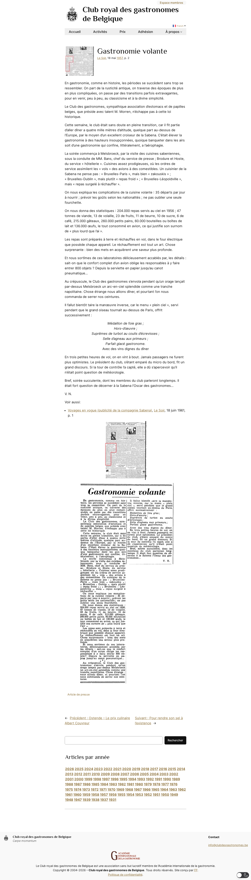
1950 (165, 795)
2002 (173, 774)
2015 (172, 769)
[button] (243, 875)
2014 (181, 769)
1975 (69, 789)
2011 (87, 774)
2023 (98, 769)
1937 (104, 800)
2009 (105, 774)
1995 (123, 779)
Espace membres (171, 2)
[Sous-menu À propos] (181, 32)
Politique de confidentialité (125, 874)
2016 (163, 769)
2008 (115, 774)
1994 (132, 779)
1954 (130, 795)
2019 (136, 769)
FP (195, 870)
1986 (87, 784)
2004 (154, 774)
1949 (174, 795)
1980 (139, 784)
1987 (78, 784)
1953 (139, 795)
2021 (117, 769)
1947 (78, 800)
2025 (79, 769)
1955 (121, 795)
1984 (104, 784)
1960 (77, 795)
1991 (158, 779)
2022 (108, 769)
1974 (77, 789)
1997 (106, 779)
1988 (69, 784)
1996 (115, 779)
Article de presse (78, 694)
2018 (145, 769)
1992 (150, 779)
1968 (129, 789)
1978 (156, 784)
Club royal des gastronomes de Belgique (42, 837)
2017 (154, 769)
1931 (112, 800)
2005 (144, 774)
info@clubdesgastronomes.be (228, 845)
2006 (134, 774)
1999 (88, 779)
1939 (87, 800)
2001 (69, 779)
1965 (155, 789)
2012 (78, 774)
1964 (164, 789)
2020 (126, 769)
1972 (95, 789)
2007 (124, 774)
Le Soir (101, 58)
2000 (79, 779)
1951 (156, 795)
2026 (69, 769)
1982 (122, 784)
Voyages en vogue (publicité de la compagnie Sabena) (110, 410)
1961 (69, 795)
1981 (130, 784)
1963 (173, 789)
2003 (163, 774)
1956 (113, 795)
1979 (148, 784)
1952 (148, 795)
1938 (95, 800)
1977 (165, 784)
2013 (69, 774)
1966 (147, 789)
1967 (138, 789)
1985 (95, 784)
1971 (103, 789)
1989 (176, 779)
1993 (141, 779)
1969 (120, 789)
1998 (97, 779)
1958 (95, 795)
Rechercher (175, 740)
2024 (88, 769)
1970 (111, 789)
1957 (120, 58)
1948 (69, 800)
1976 (173, 784)
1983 (113, 784)
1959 (86, 795)
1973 (86, 789)
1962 (182, 789)
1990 (167, 779)
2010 (96, 774)
